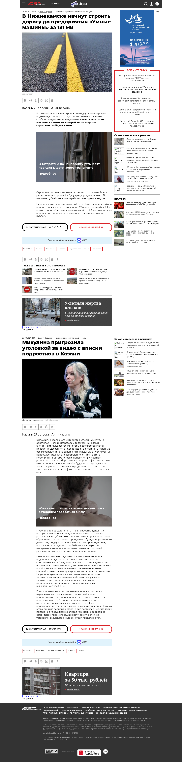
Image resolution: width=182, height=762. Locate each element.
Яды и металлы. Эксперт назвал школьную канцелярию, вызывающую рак (141, 363)
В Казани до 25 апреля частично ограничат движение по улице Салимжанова (93, 271)
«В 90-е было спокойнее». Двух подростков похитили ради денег (142, 372)
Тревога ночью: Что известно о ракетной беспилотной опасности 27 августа (137, 100)
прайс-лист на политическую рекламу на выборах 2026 (68, 713)
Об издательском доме (53, 707)
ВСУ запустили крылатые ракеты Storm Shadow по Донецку (140, 241)
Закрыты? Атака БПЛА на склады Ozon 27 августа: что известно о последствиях (137, 123)
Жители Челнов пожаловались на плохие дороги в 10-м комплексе (49, 270)
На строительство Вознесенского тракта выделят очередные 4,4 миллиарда (94, 280)
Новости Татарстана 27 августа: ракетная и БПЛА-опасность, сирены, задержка (137, 89)
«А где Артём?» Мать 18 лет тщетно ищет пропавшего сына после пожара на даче (142, 150)
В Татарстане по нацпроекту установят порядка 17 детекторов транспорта (69, 165)
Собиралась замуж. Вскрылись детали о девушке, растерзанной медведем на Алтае (141, 188)
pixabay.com (27, 94)
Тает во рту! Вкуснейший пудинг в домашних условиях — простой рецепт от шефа (142, 392)
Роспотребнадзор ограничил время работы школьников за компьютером (142, 223)
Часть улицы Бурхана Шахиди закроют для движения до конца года (48, 289)
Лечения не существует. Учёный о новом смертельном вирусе (141, 140)
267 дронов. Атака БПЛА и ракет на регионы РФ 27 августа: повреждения (137, 78)
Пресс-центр (72, 707)
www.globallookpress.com (48, 420)
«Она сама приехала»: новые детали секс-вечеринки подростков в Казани (71, 510)
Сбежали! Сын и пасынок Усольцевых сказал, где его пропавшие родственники (143, 169)
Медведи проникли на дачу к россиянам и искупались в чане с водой (140, 233)
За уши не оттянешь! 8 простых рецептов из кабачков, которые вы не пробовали (143, 382)
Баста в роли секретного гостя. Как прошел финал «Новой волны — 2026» (137, 112)
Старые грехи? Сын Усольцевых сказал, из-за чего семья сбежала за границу (142, 354)
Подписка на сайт (51, 710)
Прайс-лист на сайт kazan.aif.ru (132, 710)
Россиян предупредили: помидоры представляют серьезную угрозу (141, 204)
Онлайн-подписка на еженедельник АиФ (121, 707)
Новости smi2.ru (31, 327)
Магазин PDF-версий (91, 707)
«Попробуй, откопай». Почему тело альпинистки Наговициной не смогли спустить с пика (142, 178)
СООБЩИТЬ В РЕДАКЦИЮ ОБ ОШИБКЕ (111, 713)
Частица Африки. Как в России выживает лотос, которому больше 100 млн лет (142, 160)
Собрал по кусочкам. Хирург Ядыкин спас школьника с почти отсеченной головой (143, 345)
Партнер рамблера (67, 751)
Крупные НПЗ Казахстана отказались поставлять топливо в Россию (142, 213)
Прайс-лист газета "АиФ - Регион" (100, 710)
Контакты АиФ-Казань (72, 710)
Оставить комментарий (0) (91, 227)
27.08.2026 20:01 (29, 338)
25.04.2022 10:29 (29, 12)
